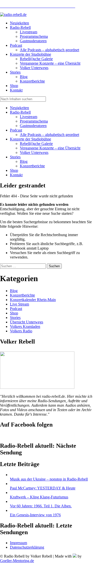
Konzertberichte (32, 166)
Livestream (28, 117)
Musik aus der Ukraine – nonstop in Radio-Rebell (49, 479)
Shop (14, 170)
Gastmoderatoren (33, 126)
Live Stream (19, 304)
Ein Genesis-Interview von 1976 (35, 515)
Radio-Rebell (20, 112)
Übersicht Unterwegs (26, 322)
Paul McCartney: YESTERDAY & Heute (42, 488)
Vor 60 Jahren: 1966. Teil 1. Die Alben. (41, 506)
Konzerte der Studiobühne (30, 139)
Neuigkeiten (19, 108)
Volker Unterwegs (34, 152)
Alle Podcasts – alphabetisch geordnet (49, 134)
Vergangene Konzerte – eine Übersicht (50, 148)
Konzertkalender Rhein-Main (33, 300)
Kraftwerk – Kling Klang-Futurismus (39, 497)
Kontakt (16, 175)
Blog (24, 161)
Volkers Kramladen (25, 326)
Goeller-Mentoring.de (17, 561)
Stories (15, 157)
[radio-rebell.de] (37, 387)
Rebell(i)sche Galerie (36, 143)
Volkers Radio (21, 331)
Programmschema (34, 121)
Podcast (16, 130)
